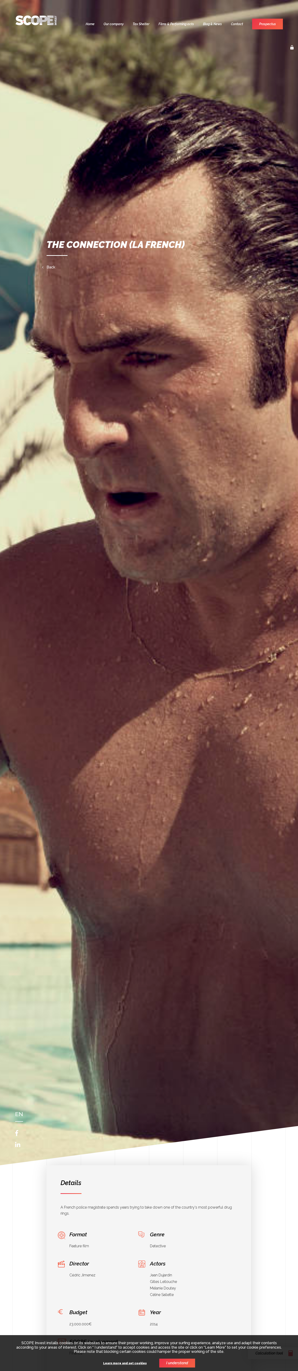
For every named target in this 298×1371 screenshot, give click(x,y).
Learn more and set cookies (125, 1363)
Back (51, 267)
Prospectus (267, 24)
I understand (177, 1363)
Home (90, 24)
